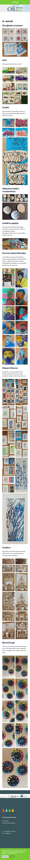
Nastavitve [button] (5, 856)
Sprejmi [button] (12, 856)
